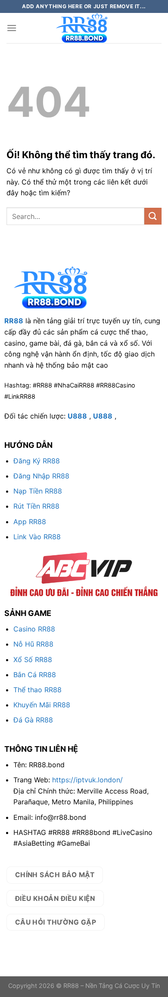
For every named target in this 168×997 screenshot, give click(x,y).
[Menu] (11, 27)
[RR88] (84, 28)
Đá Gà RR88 (33, 720)
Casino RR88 (34, 629)
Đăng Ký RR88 (36, 460)
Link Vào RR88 (37, 536)
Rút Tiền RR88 (36, 506)
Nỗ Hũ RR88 (33, 644)
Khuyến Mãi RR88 (41, 704)
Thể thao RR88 (37, 689)
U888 (77, 416)
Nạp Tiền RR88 (37, 491)
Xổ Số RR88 (32, 659)
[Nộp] (153, 216)
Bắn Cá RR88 (34, 674)
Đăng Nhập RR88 (41, 476)
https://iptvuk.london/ (87, 779)
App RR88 (29, 521)
